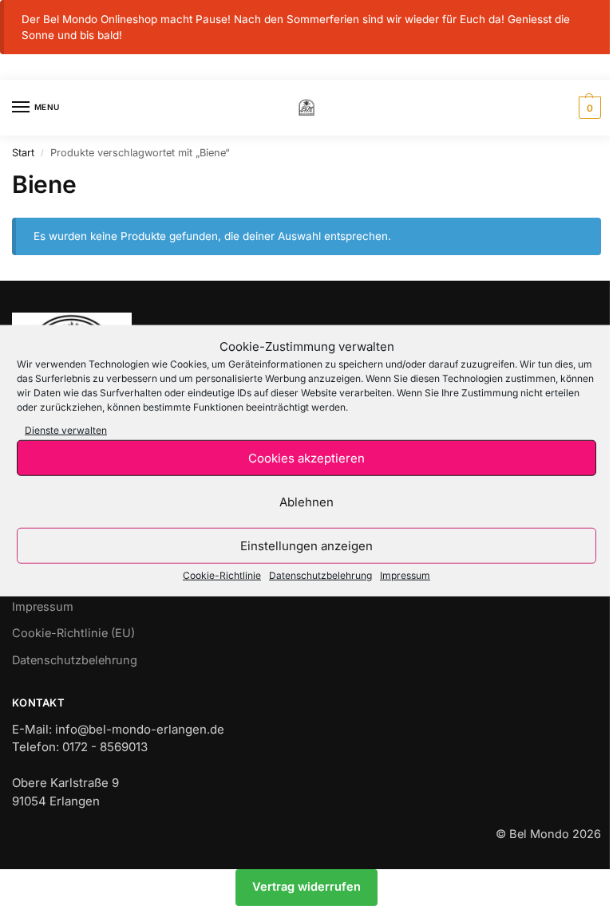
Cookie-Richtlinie (222, 575)
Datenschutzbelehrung (320, 575)
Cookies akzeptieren (306, 457)
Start (23, 153)
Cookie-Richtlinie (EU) (73, 633)
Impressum (405, 575)
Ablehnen (306, 501)
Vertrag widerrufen (306, 887)
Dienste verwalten (66, 430)
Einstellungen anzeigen (306, 545)
